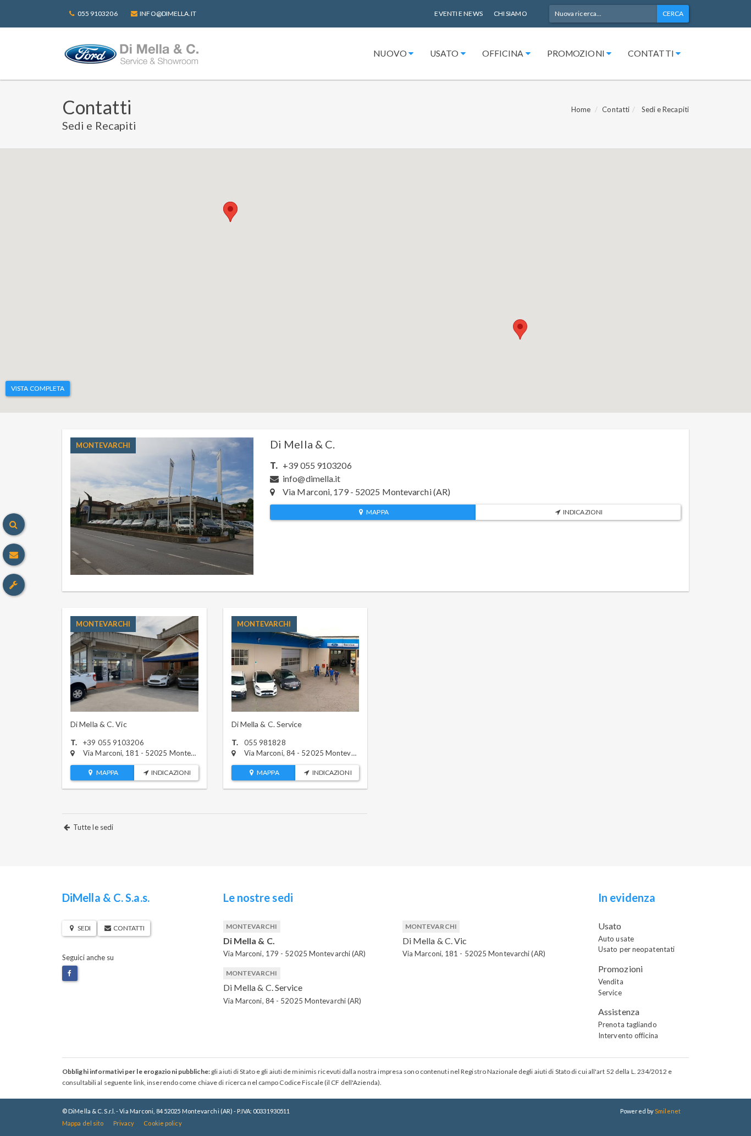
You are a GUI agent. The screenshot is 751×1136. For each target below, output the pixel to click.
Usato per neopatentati (636, 949)
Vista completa (37, 388)
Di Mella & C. (302, 444)
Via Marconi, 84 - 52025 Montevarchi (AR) (292, 1000)
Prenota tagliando (627, 1024)
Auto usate (616, 938)
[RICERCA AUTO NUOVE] (14, 524)
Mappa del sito (82, 1123)
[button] (230, 212)
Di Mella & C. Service (266, 724)
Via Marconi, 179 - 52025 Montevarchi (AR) (294, 953)
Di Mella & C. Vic (98, 724)
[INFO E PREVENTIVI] (14, 555)
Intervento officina (628, 1035)
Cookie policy (162, 1123)
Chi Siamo (510, 13)
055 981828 (265, 742)
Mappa (377, 512)
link (139, 1082)
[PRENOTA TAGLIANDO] (14, 585)
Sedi (83, 928)
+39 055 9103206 (317, 465)
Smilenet (668, 1111)
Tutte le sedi (92, 827)
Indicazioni (582, 512)
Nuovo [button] (390, 53)
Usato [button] (445, 53)
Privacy (124, 1123)
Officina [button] (504, 53)
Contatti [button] (652, 53)
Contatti (615, 109)
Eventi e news (458, 13)
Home (580, 109)
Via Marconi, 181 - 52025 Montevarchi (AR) (473, 953)
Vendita (610, 981)
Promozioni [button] (576, 53)
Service (610, 992)
